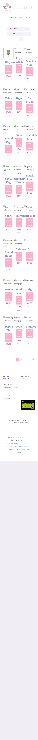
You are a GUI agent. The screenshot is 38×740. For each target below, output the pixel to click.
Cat (29, 249)
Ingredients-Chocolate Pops (18, 447)
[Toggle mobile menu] (34, 14)
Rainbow (21, 249)
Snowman (22, 216)
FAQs (20, 440)
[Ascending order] (28, 29)
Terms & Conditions (15, 437)
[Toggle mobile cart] (30, 14)
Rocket (30, 216)
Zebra (8, 98)
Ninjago (10, 62)
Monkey (31, 326)
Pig (29, 289)
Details (6, 56)
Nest (19, 135)
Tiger (19, 98)
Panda (9, 289)
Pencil (20, 326)
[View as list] (21, 39)
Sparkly (10, 216)
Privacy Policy (12, 444)
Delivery (10, 440)
